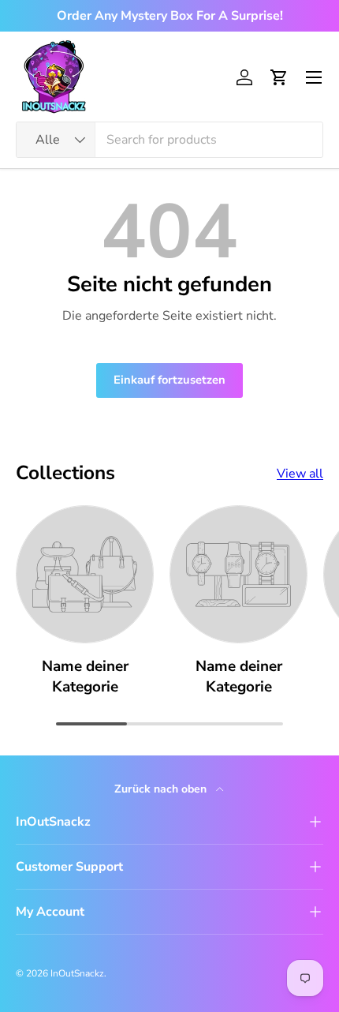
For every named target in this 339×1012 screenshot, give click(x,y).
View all (300, 473)
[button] (279, 77)
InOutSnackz (77, 973)
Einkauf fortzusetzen (169, 380)
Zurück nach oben (162, 788)
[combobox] (169, 139)
